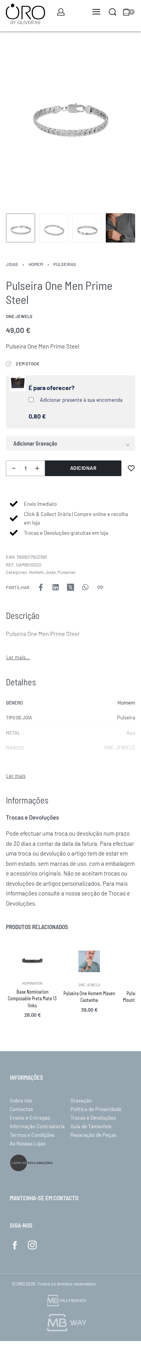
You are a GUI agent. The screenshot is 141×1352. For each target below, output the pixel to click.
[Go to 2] (54, 228)
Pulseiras (64, 264)
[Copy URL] (100, 587)
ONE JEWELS (119, 747)
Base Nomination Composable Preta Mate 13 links (32, 998)
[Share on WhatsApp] (85, 587)
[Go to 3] (87, 228)
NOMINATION (32, 983)
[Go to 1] (20, 228)
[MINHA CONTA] (61, 12)
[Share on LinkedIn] (55, 587)
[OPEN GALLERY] (70, 123)
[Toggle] (18, 657)
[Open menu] (96, 12)
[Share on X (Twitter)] (70, 587)
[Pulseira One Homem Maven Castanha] (89, 961)
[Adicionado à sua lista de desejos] (131, 468)
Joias (12, 264)
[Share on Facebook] (40, 587)
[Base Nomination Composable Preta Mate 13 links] (32, 961)
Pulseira (126, 717)
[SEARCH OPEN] (112, 12)
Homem (36, 264)
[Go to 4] (120, 228)
